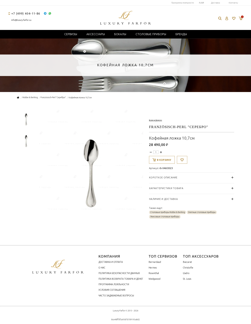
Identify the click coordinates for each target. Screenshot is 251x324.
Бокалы (120, 34)
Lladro (186, 273)
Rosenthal (154, 273)
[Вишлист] (233, 18)
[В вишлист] (182, 160)
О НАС (101, 267)
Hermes (153, 267)
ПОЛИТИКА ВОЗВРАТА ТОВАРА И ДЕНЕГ (120, 278)
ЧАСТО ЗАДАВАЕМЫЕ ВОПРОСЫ (116, 295)
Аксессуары (95, 34)
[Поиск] (220, 18)
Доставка (215, 3)
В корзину (164, 160)
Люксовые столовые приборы (164, 216)
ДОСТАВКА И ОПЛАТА (110, 262)
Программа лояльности (182, 3)
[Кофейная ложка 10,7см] (91, 211)
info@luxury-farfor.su (21, 20)
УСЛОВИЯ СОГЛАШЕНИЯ (111, 290)
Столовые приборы (151, 34)
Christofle (188, 267)
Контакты (233, 3)
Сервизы (70, 34)
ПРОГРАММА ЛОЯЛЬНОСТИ (113, 284)
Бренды (181, 34)
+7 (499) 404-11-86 (25, 13)
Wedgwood (154, 278)
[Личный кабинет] (226, 18)
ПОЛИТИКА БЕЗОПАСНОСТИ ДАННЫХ (119, 273)
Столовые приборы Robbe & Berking (167, 212)
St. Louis (187, 278)
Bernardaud (155, 262)
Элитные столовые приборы (202, 212)
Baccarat (187, 262)
